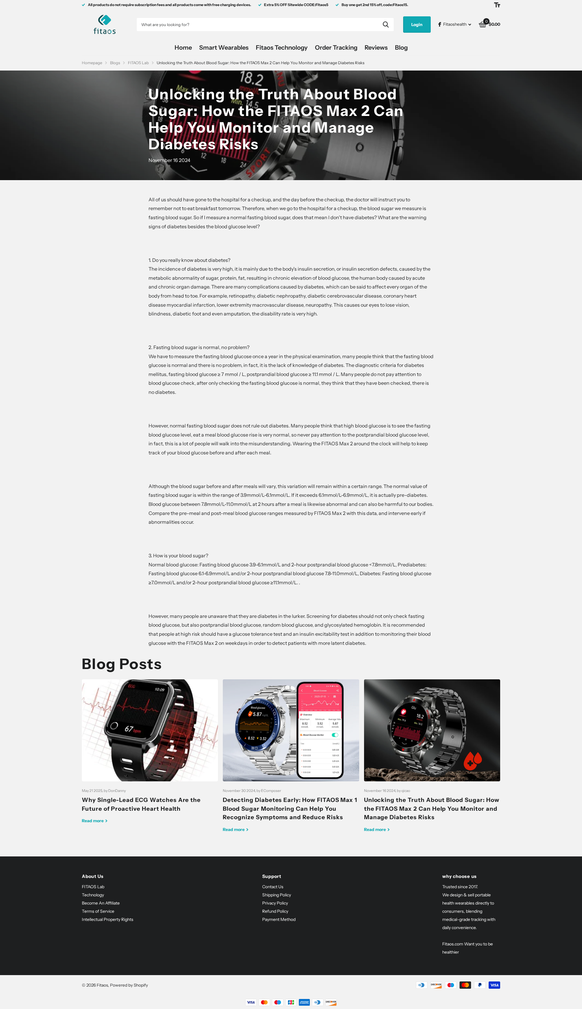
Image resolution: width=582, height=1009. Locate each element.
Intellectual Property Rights (107, 919)
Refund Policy (275, 911)
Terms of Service (98, 911)
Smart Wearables (224, 47)
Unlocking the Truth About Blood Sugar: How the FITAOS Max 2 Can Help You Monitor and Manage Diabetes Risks (432, 760)
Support (271, 876)
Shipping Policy (276, 895)
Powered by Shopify (129, 985)
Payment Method (279, 919)
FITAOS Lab (138, 62)
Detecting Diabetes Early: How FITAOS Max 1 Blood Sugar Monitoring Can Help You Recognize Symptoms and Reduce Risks (291, 760)
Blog (401, 47)
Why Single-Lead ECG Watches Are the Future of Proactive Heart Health (150, 756)
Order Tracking (336, 47)
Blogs (115, 62)
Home (183, 47)
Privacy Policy (275, 903)
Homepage (92, 62)
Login (417, 24)
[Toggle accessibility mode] (497, 4)
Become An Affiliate (101, 903)
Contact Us (272, 886)
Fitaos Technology (282, 47)
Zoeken (385, 24)
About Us (93, 876)
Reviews (376, 47)
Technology (93, 895)
